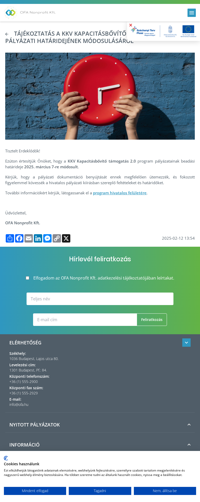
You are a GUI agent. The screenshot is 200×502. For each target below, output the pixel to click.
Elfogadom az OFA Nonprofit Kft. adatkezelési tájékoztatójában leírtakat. (103, 278)
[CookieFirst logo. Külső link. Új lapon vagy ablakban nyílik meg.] (6, 458)
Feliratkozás (151, 319)
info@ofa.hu (18, 404)
